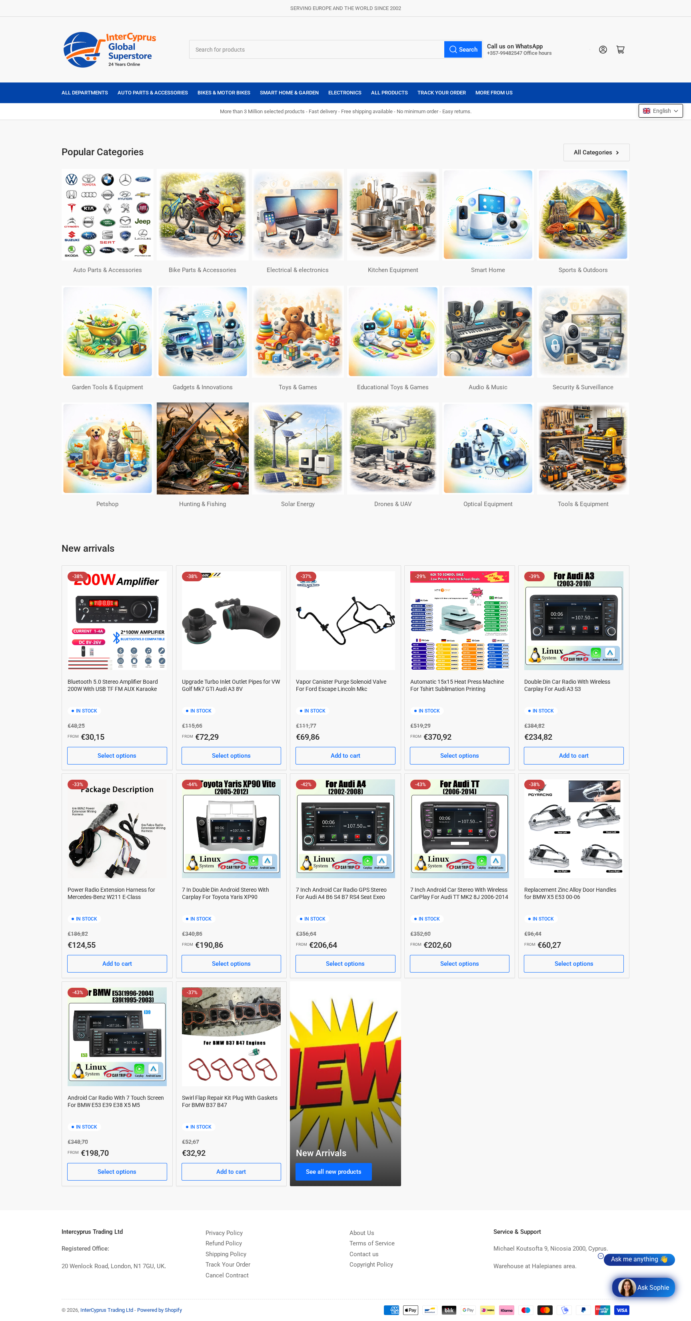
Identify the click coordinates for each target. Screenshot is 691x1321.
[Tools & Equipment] (583, 448)
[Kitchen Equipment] (393, 215)
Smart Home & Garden (289, 93)
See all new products (333, 1171)
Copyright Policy (371, 1264)
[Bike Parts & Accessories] (203, 215)
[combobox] (336, 49)
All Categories (593, 152)
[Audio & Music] (488, 332)
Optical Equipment (488, 504)
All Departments (85, 93)
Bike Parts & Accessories (202, 270)
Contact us (364, 1254)
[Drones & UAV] (393, 448)
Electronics (344, 93)
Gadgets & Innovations (203, 387)
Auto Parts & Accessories (153, 93)
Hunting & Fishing (202, 504)
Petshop (107, 504)
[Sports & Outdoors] (583, 215)
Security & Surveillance (583, 387)
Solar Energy (298, 504)
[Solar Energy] (298, 448)
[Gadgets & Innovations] (203, 332)
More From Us (494, 93)
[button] (661, 110)
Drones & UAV (393, 504)
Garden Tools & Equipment (107, 387)
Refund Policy (224, 1243)
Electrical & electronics (298, 270)
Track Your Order (441, 93)
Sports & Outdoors (583, 270)
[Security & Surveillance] (583, 332)
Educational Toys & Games (393, 387)
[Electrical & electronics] (298, 215)
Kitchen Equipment (393, 270)
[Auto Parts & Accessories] (108, 215)
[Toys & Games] (298, 332)
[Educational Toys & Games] (393, 332)
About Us (361, 1233)
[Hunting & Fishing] (203, 448)
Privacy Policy (224, 1233)
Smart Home (488, 270)
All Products (389, 93)
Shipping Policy (226, 1254)
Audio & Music (488, 387)
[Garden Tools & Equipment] (108, 332)
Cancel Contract (227, 1275)
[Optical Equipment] (488, 448)
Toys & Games (298, 387)
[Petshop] (108, 448)
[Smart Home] (488, 215)
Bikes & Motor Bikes (224, 93)
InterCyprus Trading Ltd (106, 1310)
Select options (117, 755)
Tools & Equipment (583, 504)
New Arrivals (321, 1153)
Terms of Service (372, 1243)
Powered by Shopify (159, 1310)
